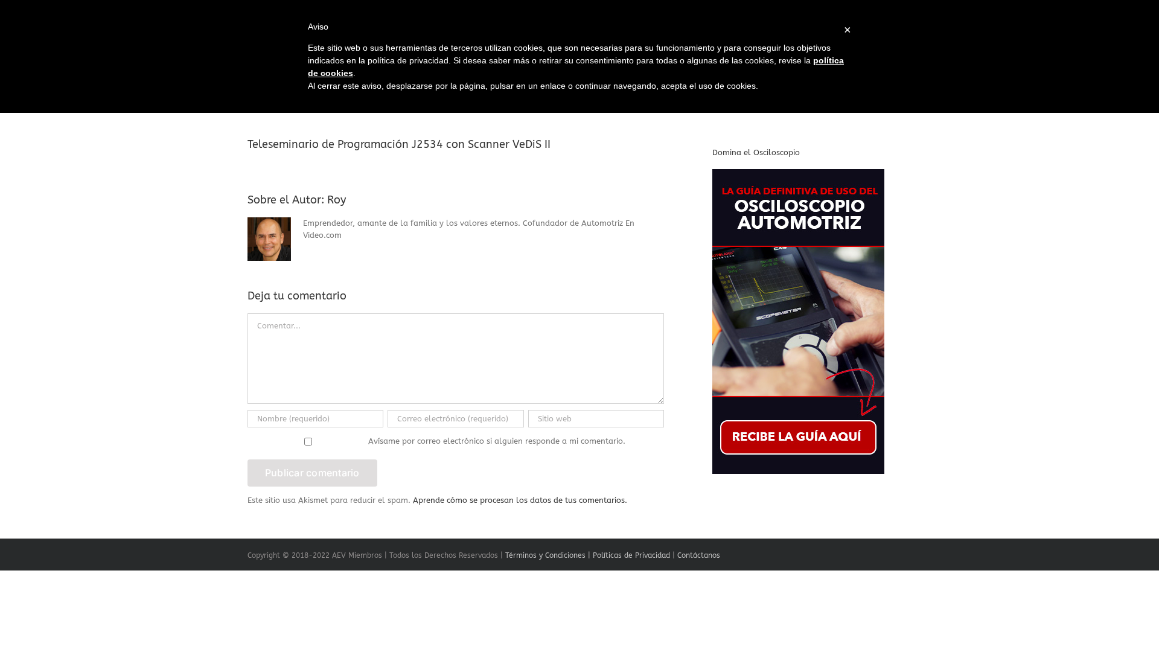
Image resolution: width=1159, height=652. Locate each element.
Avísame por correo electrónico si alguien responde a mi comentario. (496, 441)
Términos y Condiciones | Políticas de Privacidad (587, 555)
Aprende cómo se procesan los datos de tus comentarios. (520, 500)
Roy (336, 199)
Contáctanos (698, 555)
